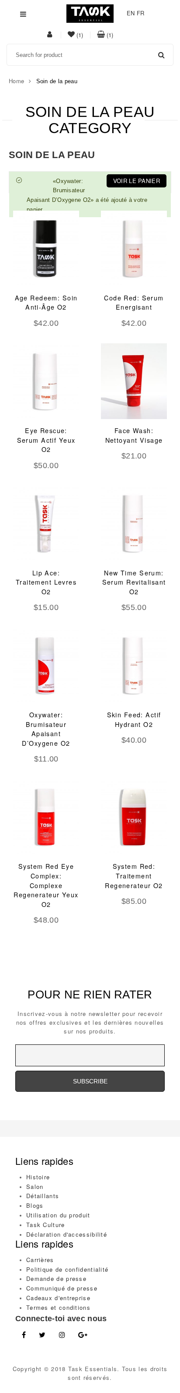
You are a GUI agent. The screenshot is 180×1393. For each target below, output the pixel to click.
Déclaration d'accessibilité (66, 1234)
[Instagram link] (62, 1335)
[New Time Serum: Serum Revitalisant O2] (134, 523)
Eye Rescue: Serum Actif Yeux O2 (46, 440)
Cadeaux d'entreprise (58, 1298)
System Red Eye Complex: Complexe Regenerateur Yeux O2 (46, 885)
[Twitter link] (42, 1335)
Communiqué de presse (61, 1288)
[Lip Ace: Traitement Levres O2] (46, 523)
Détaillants (42, 1196)
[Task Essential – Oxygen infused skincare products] (89, 13)
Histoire (38, 1177)
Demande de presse (56, 1278)
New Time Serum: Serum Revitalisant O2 (134, 582)
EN (131, 13)
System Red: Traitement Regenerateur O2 (134, 875)
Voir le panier (136, 180)
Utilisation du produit (58, 1215)
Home (16, 81)
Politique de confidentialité (67, 1269)
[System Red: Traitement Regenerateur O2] (134, 817)
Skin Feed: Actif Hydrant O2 (134, 719)
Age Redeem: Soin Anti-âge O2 (46, 302)
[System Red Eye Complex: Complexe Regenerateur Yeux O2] (46, 817)
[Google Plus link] (82, 1335)
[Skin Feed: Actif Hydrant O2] (134, 665)
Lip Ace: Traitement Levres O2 (46, 582)
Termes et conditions (58, 1307)
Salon (35, 1186)
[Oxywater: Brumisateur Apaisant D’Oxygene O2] (46, 665)
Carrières (40, 1259)
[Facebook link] (24, 1335)
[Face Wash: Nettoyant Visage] (134, 381)
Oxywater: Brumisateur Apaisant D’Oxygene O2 (46, 729)
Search (161, 54)
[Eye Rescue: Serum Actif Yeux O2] (46, 381)
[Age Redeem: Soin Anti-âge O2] (46, 248)
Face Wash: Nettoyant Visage (134, 435)
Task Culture (45, 1224)
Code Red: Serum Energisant (133, 302)
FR (141, 13)
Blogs (35, 1205)
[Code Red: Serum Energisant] (134, 248)
